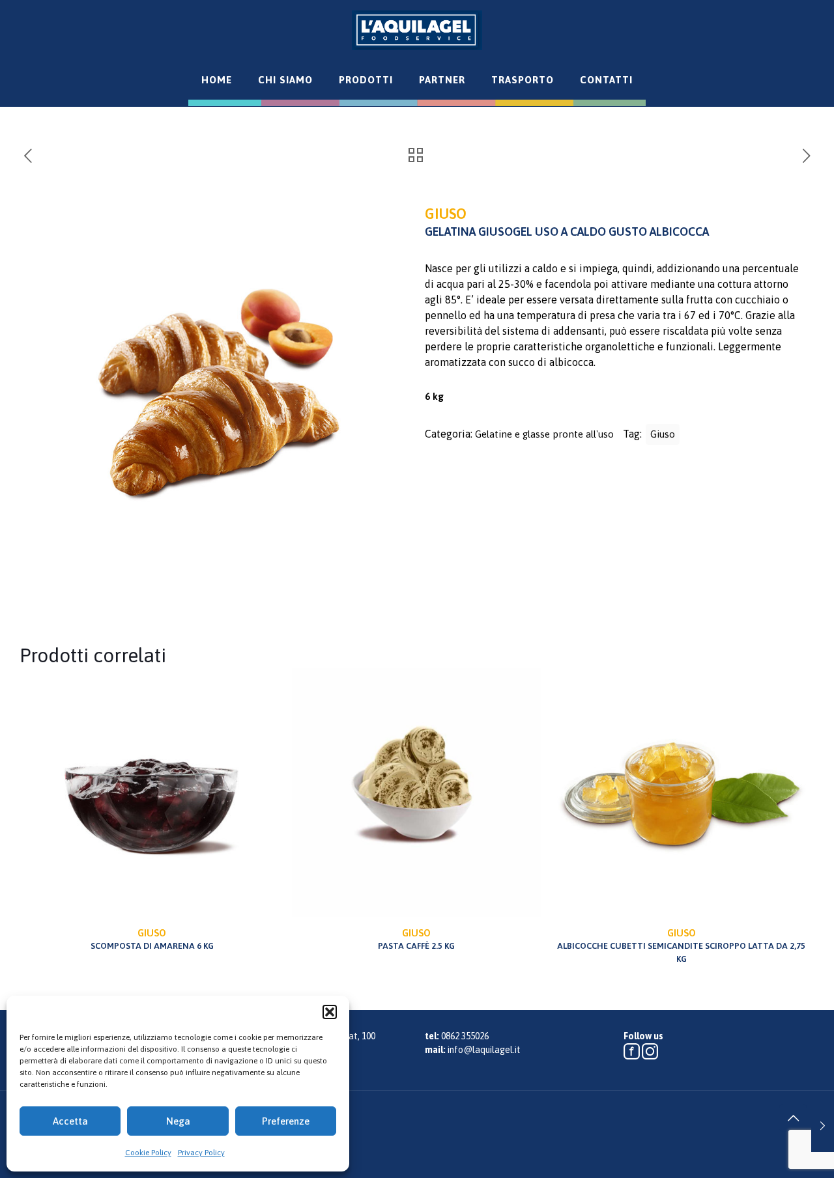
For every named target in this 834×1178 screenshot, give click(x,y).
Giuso (662, 434)
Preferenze (285, 1121)
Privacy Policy (201, 1152)
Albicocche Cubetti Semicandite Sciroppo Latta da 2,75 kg (681, 945)
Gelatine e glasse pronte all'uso (544, 434)
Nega (178, 1121)
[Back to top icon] (793, 1118)
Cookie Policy (148, 1152)
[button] (329, 1011)
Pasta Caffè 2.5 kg (416, 939)
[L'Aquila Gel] (417, 30)
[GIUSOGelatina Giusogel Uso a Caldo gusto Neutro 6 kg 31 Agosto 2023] (822, 1126)
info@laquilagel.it (484, 1050)
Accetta (70, 1121)
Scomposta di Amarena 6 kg (152, 939)
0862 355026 (465, 1036)
